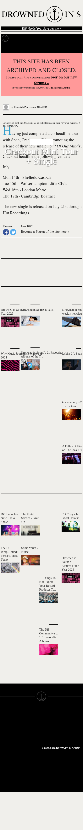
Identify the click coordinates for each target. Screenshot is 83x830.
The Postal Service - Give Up (30, 518)
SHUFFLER (28, 740)
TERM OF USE (51, 714)
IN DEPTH (7, 728)
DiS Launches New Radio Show (9, 518)
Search (74, 48)
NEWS (4, 724)
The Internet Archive (59, 87)
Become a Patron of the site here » (45, 231)
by (20, 107)
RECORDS (7, 735)
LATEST (7, 294)
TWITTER (27, 736)
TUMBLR (27, 743)
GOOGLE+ (28, 729)
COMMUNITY (9, 759)
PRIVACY (48, 717)
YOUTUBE (28, 747)
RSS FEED (28, 750)
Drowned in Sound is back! (37, 309)
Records (19, 38)
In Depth (37, 38)
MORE (73, 483)
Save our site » (41, 28)
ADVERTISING (51, 721)
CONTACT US (30, 711)
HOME (4, 717)
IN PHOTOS (8, 731)
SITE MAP (7, 721)
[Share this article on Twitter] (13, 232)
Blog (72, 38)
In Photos (56, 38)
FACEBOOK (29, 733)
